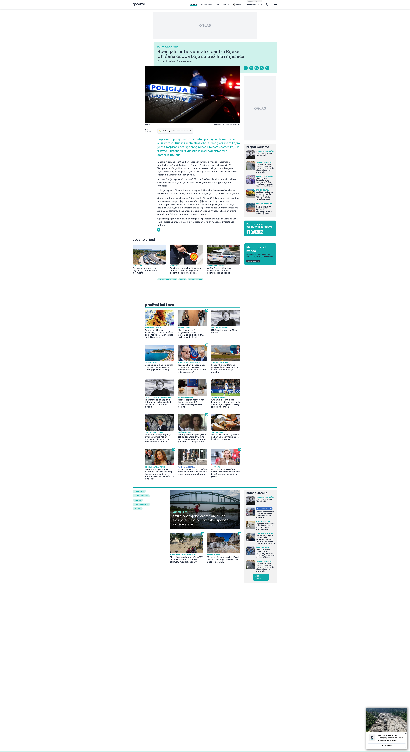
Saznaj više (387, 745)
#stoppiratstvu (253, 4)
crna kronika (195, 279)
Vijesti (193, 4)
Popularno (207, 4)
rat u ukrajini (141, 496)
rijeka (182, 279)
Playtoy (258, 1)
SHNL (238, 4)
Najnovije (223, 4)
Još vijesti (258, 577)
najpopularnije (256, 493)
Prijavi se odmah (253, 261)
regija (138, 500)
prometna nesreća (167, 279)
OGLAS (205, 25)
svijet (137, 509)
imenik (250, 1)
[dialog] (386, 728)
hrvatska (139, 491)
